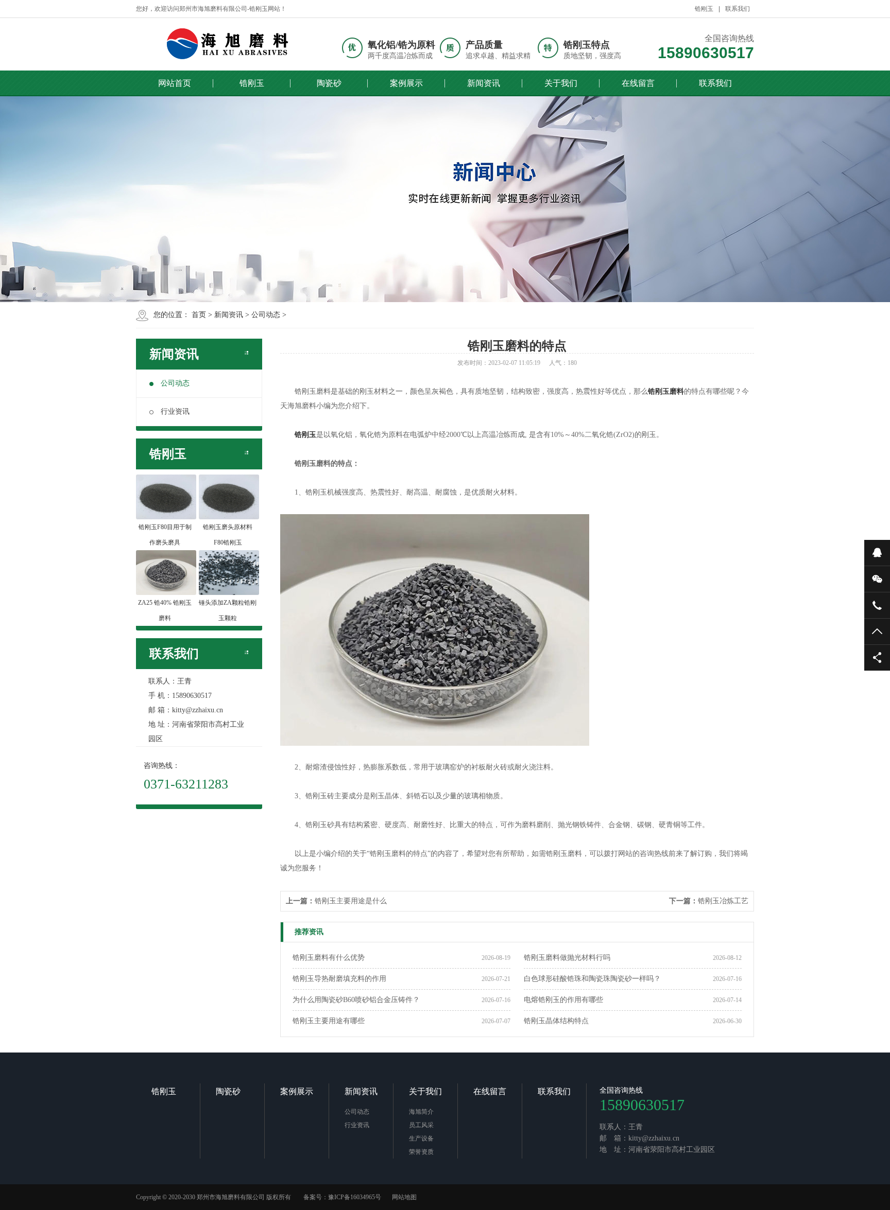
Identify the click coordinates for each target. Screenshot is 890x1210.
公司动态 (265, 315)
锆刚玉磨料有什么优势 (329, 957)
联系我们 (737, 8)
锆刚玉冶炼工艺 (723, 901)
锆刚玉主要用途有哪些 (329, 1021)
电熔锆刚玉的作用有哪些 (563, 1000)
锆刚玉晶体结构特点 (556, 1021)
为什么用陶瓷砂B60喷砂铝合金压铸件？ (356, 1000)
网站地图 (404, 1197)
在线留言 (638, 83)
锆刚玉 (704, 8)
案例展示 (406, 83)
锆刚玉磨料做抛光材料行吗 (567, 957)
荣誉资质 (421, 1151)
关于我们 (560, 83)
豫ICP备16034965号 (354, 1197)
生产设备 (421, 1138)
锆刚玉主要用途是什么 (351, 901)
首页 (199, 315)
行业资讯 (175, 411)
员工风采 (421, 1125)
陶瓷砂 (329, 83)
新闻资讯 (483, 83)
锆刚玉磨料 (666, 391)
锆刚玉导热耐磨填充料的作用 (339, 979)
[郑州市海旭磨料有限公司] (226, 43)
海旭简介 (421, 1111)
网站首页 (174, 83)
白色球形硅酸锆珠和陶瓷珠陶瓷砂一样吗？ (592, 979)
